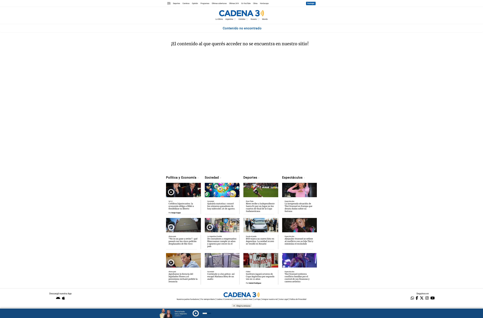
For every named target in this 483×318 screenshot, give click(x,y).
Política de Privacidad (298, 299)
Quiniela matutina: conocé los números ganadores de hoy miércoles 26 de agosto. (221, 206)
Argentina (229, 19)
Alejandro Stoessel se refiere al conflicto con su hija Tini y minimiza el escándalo (299, 241)
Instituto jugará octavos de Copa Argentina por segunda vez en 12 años (260, 276)
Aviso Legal (283, 299)
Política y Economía (181, 177)
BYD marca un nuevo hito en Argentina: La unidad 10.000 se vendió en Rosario (260, 241)
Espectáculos (293, 177)
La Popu (257, 299)
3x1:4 (170, 201)
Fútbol (248, 272)
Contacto (237, 299)
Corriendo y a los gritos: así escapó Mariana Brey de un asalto (220, 276)
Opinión (195, 3)
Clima (255, 3)
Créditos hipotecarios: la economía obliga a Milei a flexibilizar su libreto (181, 206)
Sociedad (212, 177)
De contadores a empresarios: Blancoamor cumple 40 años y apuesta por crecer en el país (222, 242)
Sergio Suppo (176, 213)
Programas (204, 3)
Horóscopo (264, 3)
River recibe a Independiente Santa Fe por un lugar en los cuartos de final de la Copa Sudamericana (260, 207)
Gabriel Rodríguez (255, 283)
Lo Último (219, 19)
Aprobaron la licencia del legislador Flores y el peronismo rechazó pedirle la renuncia (183, 278)
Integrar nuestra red (270, 299)
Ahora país (172, 236)
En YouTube (246, 3)
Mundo (265, 19)
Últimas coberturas (219, 3)
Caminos (186, 3)
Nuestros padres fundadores (188, 299)
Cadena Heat (247, 299)
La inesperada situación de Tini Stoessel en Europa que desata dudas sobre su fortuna (298, 207)
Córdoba (241, 19)
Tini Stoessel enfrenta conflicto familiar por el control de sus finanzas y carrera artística (297, 278)
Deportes (176, 3)
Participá (310, 3)
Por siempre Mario (208, 299)
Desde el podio (251, 236)
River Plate (249, 201)
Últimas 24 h (234, 3)
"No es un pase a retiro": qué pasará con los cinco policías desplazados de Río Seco (183, 241)
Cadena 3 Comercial (224, 299)
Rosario (254, 19)
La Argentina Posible (214, 236)
